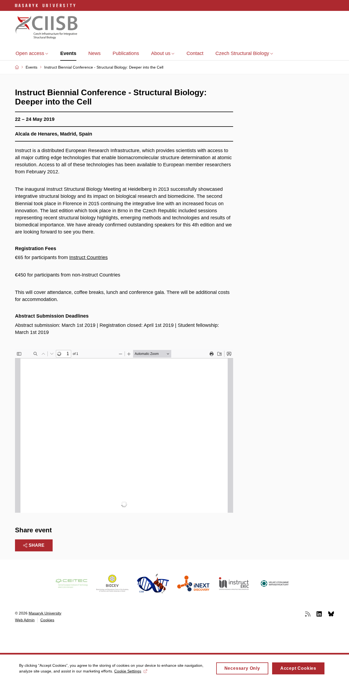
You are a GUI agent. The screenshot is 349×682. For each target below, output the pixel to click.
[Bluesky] (331, 613)
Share (36, 545)
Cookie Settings (127, 671)
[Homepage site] (46, 28)
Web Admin (25, 620)
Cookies (47, 620)
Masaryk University (45, 613)
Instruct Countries (88, 257)
